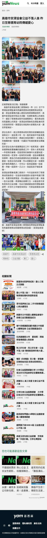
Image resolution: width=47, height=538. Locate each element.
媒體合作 (16, 528)
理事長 (6, 258)
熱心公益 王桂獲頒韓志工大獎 (23, 469)
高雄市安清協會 (19, 254)
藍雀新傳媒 (6, 27)
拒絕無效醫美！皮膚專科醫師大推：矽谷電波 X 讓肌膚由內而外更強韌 (23, 489)
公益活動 (16, 258)
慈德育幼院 (34, 254)
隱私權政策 (27, 523)
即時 (8, 11)
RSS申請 (34, 3)
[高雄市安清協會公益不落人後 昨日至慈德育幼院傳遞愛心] (23, 48)
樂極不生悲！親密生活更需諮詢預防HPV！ (38, 489)
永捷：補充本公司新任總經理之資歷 (9, 489)
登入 (42, 3)
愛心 (33, 258)
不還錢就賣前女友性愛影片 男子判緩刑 (9, 469)
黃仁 (26, 258)
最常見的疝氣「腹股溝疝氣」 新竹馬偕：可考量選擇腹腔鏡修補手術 (38, 469)
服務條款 (16, 523)
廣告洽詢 (37, 523)
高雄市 (6, 254)
